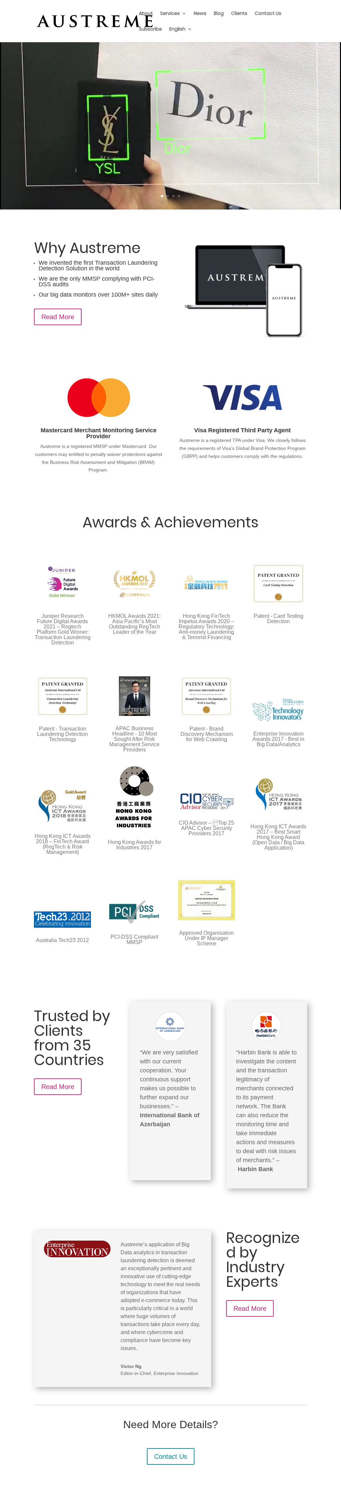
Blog (219, 14)
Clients (239, 14)
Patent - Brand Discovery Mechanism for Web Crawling (206, 734)
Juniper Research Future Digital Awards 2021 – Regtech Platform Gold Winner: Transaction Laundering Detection (63, 629)
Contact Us (268, 14)
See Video (166, 151)
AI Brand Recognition (170, 87)
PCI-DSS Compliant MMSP (134, 939)
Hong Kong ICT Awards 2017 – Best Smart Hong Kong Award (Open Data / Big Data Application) (278, 837)
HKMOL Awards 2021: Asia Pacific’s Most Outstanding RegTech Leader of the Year (134, 624)
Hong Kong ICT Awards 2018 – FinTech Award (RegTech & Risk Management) (63, 844)
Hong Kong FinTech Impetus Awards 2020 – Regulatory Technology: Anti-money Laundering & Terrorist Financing (206, 626)
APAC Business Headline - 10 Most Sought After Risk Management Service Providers (134, 739)
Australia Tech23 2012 (62, 940)
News (200, 14)
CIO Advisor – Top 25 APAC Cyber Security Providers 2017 (206, 828)
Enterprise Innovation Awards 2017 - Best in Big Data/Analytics (278, 739)
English (177, 29)
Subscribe (150, 29)
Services (170, 14)
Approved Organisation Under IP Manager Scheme (206, 938)
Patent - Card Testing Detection (278, 618)
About (146, 14)
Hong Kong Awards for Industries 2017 (134, 844)
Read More (57, 317)
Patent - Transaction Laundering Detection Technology (62, 734)
